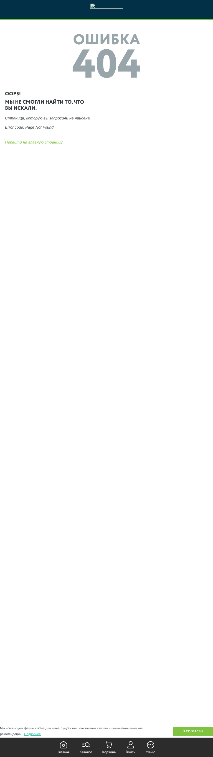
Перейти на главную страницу (34, 142)
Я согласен (193, 731)
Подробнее (32, 734)
